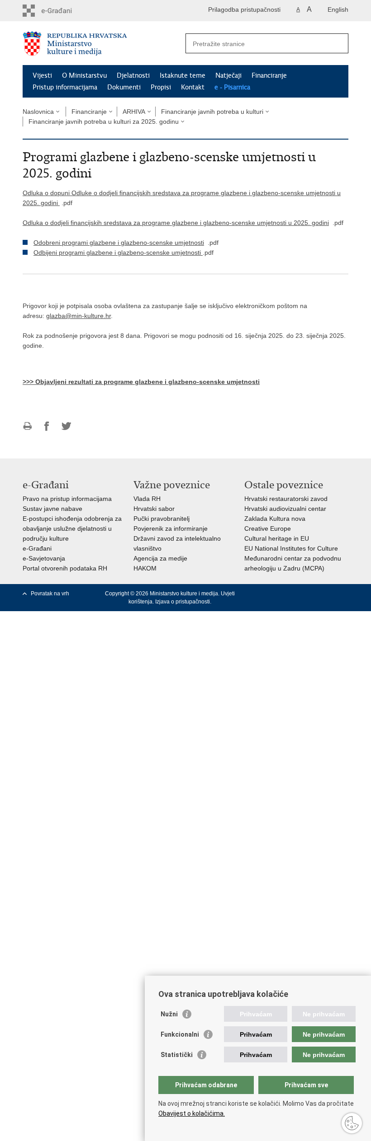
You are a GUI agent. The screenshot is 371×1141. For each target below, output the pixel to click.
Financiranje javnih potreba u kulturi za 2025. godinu (104, 121)
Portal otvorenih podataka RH (65, 568)
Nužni (169, 1014)
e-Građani (37, 548)
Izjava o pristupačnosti (182, 602)
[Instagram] (329, 593)
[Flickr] (315, 593)
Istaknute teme (182, 75)
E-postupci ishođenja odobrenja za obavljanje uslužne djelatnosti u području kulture (72, 528)
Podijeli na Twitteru (66, 426)
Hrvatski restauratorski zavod (286, 498)
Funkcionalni (180, 1034)
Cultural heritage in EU (276, 538)
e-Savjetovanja (44, 558)
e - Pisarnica (232, 87)
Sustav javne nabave (52, 508)
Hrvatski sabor (154, 508)
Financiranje (269, 75)
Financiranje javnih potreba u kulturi (212, 111)
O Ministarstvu (84, 75)
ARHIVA (134, 111)
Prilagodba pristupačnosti (244, 9)
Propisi (161, 87)
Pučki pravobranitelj (161, 518)
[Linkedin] (343, 593)
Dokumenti (124, 87)
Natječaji (228, 75)
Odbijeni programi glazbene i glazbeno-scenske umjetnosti (118, 252)
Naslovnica (38, 111)
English (338, 9)
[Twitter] (287, 593)
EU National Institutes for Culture (291, 548)
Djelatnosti (133, 75)
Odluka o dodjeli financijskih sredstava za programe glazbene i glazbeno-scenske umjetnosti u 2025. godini (176, 222)
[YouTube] (301, 593)
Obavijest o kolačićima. (191, 1113)
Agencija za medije (160, 558)
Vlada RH (147, 498)
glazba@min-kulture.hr (78, 315)
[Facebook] (273, 593)
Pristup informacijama (65, 87)
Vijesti (42, 75)
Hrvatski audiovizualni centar (285, 508)
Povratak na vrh (50, 593)
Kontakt (193, 87)
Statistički (177, 1054)
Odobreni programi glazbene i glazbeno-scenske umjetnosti (118, 242)
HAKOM (145, 568)
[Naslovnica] (104, 43)
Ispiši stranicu (27, 426)
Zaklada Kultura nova (274, 518)
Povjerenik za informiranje (170, 528)
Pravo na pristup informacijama (67, 498)
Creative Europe (267, 528)
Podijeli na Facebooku (47, 426)
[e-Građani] (61, 11)
